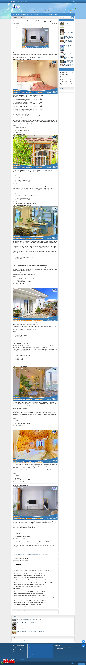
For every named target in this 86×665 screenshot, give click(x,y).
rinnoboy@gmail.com (23, 1)
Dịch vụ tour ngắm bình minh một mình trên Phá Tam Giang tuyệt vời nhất (27, 600)
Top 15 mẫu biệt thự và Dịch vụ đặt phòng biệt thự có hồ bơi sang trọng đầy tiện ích (29, 590)
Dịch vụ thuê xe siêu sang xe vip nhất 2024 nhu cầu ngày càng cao (26, 577)
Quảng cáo (22, 651)
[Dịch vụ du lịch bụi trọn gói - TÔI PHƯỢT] (15, 6)
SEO (29, 652)
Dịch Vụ (30, 656)
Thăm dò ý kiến (15, 651)
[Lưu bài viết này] (56, 23)
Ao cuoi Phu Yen (15, 640)
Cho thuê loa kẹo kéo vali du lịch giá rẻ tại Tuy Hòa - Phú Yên (68, 37)
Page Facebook (63, 88)
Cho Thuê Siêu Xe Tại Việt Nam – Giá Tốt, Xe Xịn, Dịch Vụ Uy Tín (29, 619)
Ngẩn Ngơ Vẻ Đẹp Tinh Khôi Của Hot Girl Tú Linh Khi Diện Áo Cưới (68, 31)
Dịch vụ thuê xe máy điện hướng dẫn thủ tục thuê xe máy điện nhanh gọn (27, 580)
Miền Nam (30, 649)
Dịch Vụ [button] (56, 14)
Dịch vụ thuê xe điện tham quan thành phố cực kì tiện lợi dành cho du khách (28, 584)
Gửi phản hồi (82, 663)
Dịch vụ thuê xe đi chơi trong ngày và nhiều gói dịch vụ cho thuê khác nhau (28, 606)
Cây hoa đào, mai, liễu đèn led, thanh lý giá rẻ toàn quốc (68, 57)
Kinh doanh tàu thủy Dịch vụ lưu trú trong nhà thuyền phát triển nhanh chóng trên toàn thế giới (31, 597)
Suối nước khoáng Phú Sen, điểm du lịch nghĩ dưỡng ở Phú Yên (68, 61)
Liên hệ (21, 649)
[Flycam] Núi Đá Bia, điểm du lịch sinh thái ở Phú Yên (68, 27)
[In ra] (54, 23)
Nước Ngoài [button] (51, 14)
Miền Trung (30, 647)
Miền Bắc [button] (23, 14)
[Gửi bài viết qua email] (52, 23)
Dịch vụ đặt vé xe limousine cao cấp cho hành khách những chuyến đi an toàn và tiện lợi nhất (31, 582)
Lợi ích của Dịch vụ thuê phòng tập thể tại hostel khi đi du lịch (25, 598)
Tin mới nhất (14, 616)
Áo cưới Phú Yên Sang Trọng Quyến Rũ (68, 65)
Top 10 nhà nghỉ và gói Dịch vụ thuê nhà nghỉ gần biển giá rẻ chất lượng (27, 591)
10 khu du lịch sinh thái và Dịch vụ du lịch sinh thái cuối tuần (25, 604)
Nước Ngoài (31, 654)
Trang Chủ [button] (18, 14)
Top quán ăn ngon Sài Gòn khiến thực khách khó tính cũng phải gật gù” (30, 628)
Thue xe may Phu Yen (24, 640)
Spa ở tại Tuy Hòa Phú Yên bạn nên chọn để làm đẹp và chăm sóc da (66, 42)
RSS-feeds (22, 653)
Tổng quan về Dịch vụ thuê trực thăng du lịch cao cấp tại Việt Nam (26, 586)
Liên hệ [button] (42, 14)
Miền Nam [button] (36, 14)
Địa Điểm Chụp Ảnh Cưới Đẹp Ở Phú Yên (68, 46)
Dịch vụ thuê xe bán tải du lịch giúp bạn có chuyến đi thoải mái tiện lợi (27, 575)
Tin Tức (21, 647)
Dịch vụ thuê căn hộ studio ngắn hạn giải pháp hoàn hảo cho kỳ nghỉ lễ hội (27, 595)
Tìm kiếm (14, 653)
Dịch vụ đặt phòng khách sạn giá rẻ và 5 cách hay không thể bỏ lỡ (26, 593)
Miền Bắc (30, 645)
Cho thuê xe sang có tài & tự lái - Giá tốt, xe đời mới (26, 622)
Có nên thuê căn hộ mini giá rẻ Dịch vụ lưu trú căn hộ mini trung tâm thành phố (28, 571)
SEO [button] (46, 14)
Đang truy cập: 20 (20, 659)
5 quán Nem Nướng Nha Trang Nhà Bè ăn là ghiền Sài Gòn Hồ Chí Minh (30, 631)
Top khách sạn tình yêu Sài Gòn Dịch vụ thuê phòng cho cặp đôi (26, 573)
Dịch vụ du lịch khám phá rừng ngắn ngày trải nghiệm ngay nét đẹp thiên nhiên (28, 602)
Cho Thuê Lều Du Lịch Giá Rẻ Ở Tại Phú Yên (68, 23)
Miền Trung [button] (29, 14)
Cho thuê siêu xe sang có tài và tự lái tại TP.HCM (26, 624)
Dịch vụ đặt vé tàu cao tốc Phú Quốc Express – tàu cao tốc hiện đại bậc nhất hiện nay (29, 579)
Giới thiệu (14, 647)
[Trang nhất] (13, 14)
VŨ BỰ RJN (36, 640)
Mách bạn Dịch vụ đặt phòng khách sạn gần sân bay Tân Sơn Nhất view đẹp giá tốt (29, 570)
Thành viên (15, 649)
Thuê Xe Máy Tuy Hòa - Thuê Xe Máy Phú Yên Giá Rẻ (68, 53)
